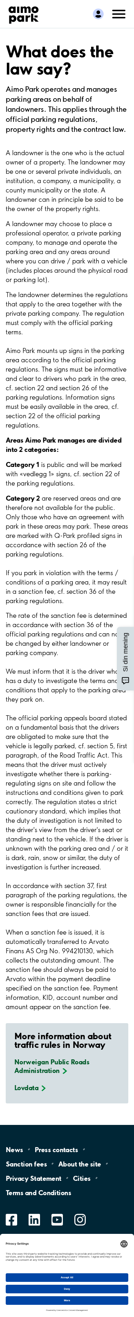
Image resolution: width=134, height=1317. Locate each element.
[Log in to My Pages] (98, 14)
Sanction (26, 1163)
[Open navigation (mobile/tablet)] (119, 13)
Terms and (38, 1192)
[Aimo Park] (24, 14)
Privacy (33, 1178)
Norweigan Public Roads (51, 1066)
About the (79, 1163)
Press (56, 1149)
